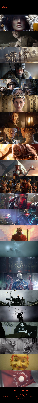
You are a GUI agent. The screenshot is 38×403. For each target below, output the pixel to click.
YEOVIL (5, 7)
